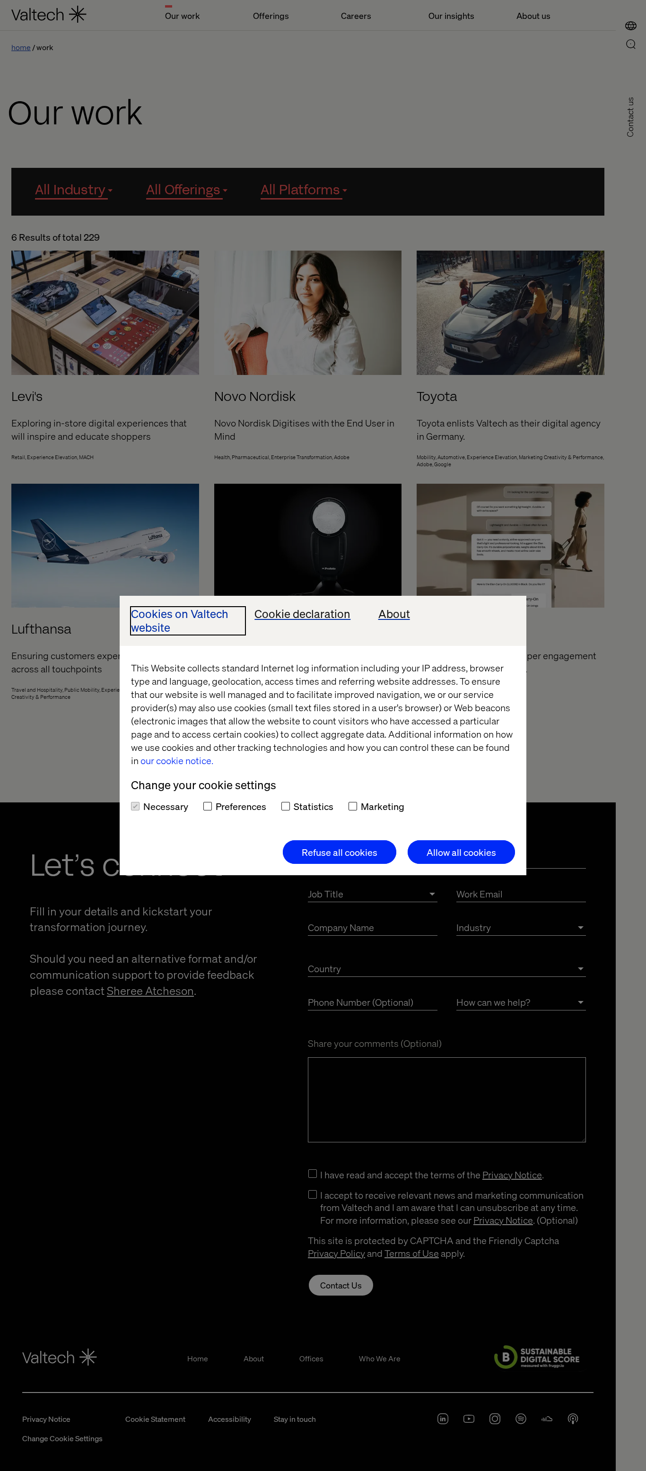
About (394, 614)
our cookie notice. (176, 760)
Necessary (165, 806)
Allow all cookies (461, 852)
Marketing (382, 806)
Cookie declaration (302, 614)
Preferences (241, 806)
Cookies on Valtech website (179, 621)
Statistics (313, 806)
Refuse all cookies (339, 852)
